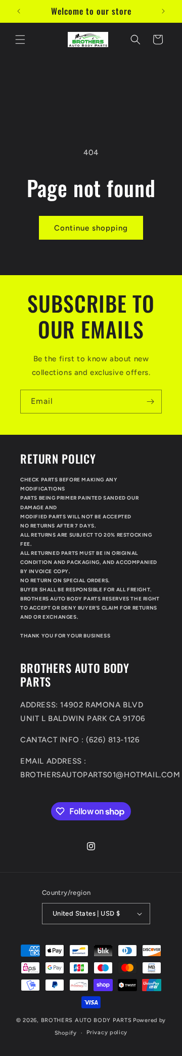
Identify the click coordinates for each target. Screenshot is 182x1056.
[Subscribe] (150, 401)
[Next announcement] (163, 11)
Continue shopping (91, 228)
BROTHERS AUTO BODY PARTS (86, 1020)
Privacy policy (106, 1032)
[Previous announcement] (19, 11)
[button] (20, 39)
